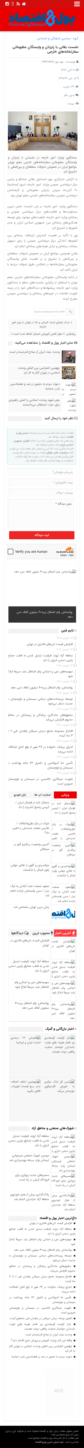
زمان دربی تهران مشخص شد (31, 907)
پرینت (71, 103)
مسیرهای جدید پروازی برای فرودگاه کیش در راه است (32, 1177)
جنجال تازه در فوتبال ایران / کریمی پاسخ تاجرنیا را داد (32, 805)
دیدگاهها (17, 933)
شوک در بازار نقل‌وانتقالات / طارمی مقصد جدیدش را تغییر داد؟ (31, 828)
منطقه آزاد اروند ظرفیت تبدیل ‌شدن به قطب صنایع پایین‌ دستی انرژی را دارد (28, 966)
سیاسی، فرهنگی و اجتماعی (53, 38)
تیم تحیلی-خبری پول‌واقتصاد (49, 1442)
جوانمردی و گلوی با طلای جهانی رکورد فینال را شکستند (29, 867)
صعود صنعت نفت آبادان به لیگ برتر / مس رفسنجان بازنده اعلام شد (29, 891)
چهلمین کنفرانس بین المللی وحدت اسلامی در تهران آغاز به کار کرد (39, 370)
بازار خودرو (20, 795)
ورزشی (65, 795)
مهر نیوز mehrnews (52, 61)
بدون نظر (69, 95)
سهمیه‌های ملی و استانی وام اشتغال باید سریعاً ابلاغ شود (31, 984)
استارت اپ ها (43, 795)
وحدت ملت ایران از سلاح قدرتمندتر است (34, 352)
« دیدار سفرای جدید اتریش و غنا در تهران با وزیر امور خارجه (42, 324)
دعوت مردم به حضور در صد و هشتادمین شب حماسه (35, 386)
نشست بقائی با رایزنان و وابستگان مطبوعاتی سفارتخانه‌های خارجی (45, 49)
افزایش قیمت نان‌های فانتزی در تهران (29, 943)
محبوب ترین (41, 933)
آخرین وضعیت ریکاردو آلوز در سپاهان (31, 846)
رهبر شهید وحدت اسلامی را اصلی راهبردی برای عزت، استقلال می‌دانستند (34, 402)
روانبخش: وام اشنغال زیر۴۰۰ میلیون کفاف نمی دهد (45, 614)
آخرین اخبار (63, 933)
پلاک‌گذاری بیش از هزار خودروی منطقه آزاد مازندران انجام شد (29, 1197)
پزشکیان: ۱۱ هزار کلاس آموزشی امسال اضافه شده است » (43, 334)
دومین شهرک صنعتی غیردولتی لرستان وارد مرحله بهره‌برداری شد (29, 1158)
